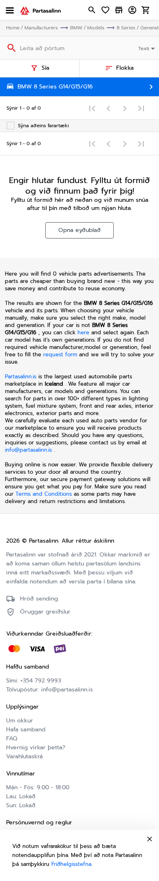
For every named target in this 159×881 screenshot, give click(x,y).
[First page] (92, 108)
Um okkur (19, 720)
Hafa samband (25, 729)
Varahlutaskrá (24, 756)
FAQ (11, 738)
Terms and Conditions (44, 494)
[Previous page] (108, 108)
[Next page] (125, 108)
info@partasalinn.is (28, 450)
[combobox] (147, 48)
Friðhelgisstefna (71, 864)
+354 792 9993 (40, 680)
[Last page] (141, 108)
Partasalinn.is (20, 376)
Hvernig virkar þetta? (35, 747)
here (83, 332)
